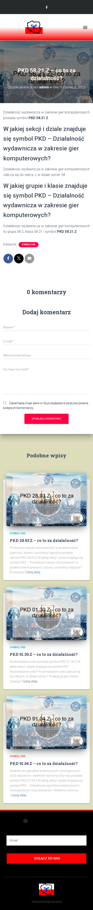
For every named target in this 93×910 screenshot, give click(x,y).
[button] (85, 27)
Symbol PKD (28, 244)
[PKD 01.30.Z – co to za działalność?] (46, 613)
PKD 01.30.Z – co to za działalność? (44, 654)
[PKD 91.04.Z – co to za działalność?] (46, 722)
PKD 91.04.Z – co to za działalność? (44, 763)
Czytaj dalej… (33, 572)
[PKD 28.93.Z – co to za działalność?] (46, 499)
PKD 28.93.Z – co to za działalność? (44, 540)
